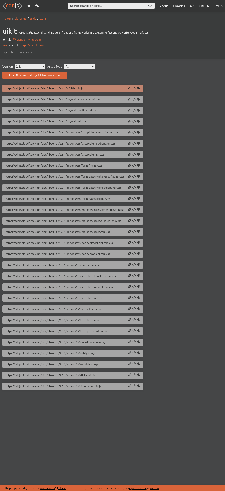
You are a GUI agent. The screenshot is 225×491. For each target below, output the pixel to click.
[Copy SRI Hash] (138, 88)
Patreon (154, 488)
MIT (5, 45)
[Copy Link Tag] (134, 99)
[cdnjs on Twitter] (28, 6)
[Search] (150, 6)
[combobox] (30, 66)
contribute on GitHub (53, 488)
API (192, 6)
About (163, 6)
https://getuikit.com (33, 45)
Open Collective (138, 488)
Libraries (179, 6)
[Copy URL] (129, 88)
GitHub (204, 6)
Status (218, 6)
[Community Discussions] (37, 6)
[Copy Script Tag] (134, 88)
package (36, 39)
